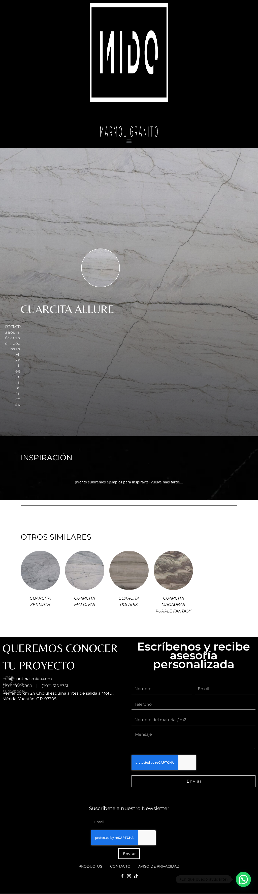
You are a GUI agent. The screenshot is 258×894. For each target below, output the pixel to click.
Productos (90, 866)
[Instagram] (129, 876)
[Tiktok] (136, 876)
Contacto (120, 866)
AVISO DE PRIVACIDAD (159, 866)
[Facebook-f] (122, 876)
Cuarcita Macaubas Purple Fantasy (173, 604)
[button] (129, 141)
